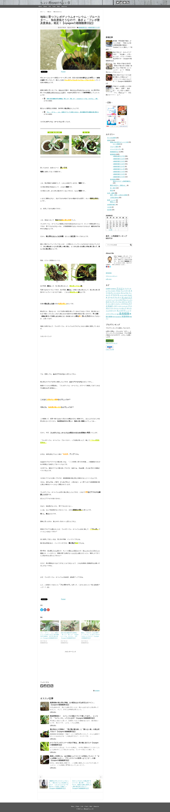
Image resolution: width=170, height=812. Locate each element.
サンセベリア (126, 297)
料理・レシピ (111, 200)
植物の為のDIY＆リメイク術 (119, 142)
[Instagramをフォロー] (121, 2)
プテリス (116, 308)
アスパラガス (111, 291)
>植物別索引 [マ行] (119, 171)
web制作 (108, 288)
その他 (109, 207)
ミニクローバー (111, 311)
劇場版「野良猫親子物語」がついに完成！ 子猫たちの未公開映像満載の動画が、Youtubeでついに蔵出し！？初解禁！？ (119, 45)
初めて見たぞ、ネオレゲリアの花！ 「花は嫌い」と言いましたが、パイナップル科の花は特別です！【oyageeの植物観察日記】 (119, 56)
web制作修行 (111, 204)
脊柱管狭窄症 (118, 316)
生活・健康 (110, 193)
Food (54, 6)
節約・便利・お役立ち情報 (118, 195)
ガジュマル (124, 293)
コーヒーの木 (123, 295)
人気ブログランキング (111, 343)
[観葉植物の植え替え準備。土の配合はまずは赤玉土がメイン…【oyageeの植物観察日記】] (44, 706)
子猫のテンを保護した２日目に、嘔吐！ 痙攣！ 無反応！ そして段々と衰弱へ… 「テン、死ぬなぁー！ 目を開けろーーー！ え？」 (119, 91)
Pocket (63, 71)
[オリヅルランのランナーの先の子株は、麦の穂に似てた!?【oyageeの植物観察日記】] (44, 746)
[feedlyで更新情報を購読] (124, 2)
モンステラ (121, 311)
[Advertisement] (70, 351)
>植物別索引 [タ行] (119, 164)
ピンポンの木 (125, 306)
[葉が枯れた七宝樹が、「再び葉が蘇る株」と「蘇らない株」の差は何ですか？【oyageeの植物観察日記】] (44, 733)
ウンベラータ (125, 291)
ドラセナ (109, 306)
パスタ (119, 306)
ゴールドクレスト (114, 297)
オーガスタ (117, 293)
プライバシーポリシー (111, 276)
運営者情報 (109, 273)
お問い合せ (109, 279)
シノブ (113, 300)
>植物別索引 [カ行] (119, 159)
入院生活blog (114, 197)
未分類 (109, 209)
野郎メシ (113, 202)
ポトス (129, 308)
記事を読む (53, 712)
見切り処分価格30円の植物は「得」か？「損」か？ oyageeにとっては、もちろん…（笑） (72, 98)
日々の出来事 (111, 138)
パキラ (115, 306)
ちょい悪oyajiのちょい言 (55, 2)
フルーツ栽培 (114, 146)
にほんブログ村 (110, 349)
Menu (40, 6)
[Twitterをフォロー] (117, 2)
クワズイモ (115, 295)
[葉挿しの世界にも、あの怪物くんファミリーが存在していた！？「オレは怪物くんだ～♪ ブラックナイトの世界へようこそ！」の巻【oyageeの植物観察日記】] (44, 759)
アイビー (120, 288)
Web (58, 6)
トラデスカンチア (126, 304)
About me (64, 6)
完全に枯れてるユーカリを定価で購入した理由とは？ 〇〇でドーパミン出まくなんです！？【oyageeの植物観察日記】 (119, 79)
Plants (45, 6)
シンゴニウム (121, 300)
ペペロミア (122, 308)
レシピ (127, 310)
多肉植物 (113, 179)
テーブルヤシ (116, 304)
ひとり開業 (116, 144)
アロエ (118, 291)
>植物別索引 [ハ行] (94, 27)
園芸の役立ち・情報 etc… (118, 185)
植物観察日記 (83, 27)
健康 (118, 314)
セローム (124, 302)
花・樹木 (113, 188)
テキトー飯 (110, 304)
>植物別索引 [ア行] (119, 156)
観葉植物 (113, 154)
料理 (114, 316)
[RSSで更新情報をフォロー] (127, 2)
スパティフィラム (115, 302)
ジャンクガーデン (115, 149)
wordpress (113, 288)
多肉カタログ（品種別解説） (122, 181)
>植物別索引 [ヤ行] (119, 174)
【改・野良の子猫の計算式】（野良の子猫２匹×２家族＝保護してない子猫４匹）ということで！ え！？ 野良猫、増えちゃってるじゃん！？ (119, 68)
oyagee (97, 690)
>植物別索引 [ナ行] (119, 166)
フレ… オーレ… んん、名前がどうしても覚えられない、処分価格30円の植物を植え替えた (73, 112)
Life (50, 6)
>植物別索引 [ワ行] (119, 177)
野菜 (111, 190)
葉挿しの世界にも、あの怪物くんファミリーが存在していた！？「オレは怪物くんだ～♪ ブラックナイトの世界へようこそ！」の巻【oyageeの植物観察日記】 (74, 758)
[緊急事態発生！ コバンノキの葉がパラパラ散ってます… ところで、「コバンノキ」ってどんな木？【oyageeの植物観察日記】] (44, 719)
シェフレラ (109, 300)
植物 (108, 140)
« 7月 (110, 230)
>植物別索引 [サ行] (119, 161)
